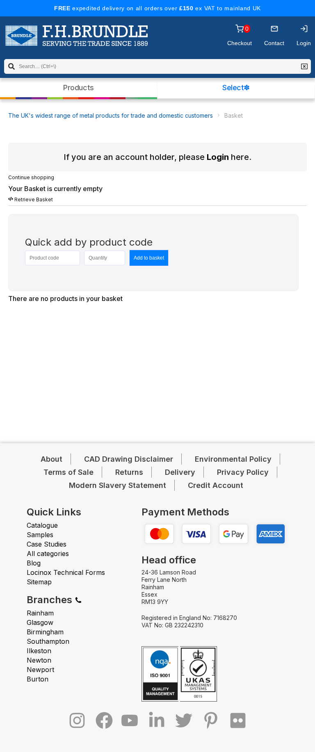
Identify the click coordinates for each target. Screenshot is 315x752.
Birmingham (45, 632)
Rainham (40, 613)
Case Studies (46, 544)
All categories (48, 553)
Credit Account (215, 485)
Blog (34, 563)
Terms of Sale (68, 472)
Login (218, 157)
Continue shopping (31, 177)
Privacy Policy (243, 472)
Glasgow (40, 622)
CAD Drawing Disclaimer (128, 459)
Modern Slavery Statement (117, 485)
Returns (129, 472)
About (51, 459)
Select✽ (236, 87)
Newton (39, 660)
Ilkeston (39, 651)
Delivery (180, 472)
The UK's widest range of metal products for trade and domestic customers (110, 115)
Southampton (48, 641)
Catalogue (42, 525)
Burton (37, 679)
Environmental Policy (233, 459)
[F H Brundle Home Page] (76, 41)
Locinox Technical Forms (66, 572)
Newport (40, 669)
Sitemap (39, 582)
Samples (40, 535)
